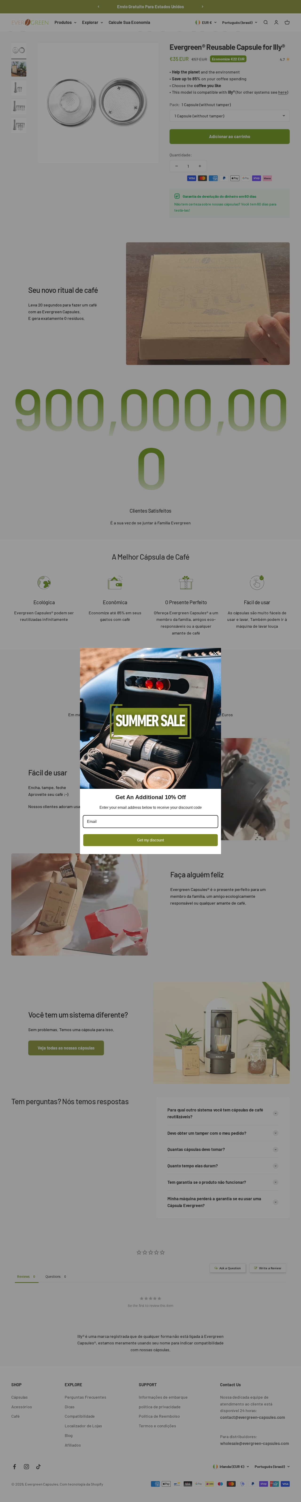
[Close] (215, 653)
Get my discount (150, 840)
